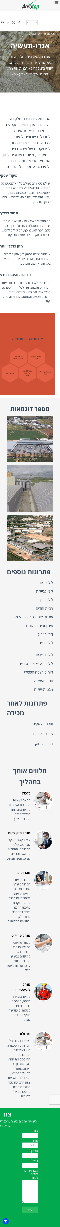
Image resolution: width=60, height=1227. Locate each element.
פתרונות (46, 33)
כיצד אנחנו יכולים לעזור (31, 1174)
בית (53, 33)
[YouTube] (2, 22)
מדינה (34, 1141)
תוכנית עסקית (43, 723)
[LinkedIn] (8, 22)
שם (35, 1131)
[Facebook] (19, 22)
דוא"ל (33, 1161)
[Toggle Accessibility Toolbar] (5, 1221)
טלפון (33, 1151)
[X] (13, 22)
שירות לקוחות (43, 733)
